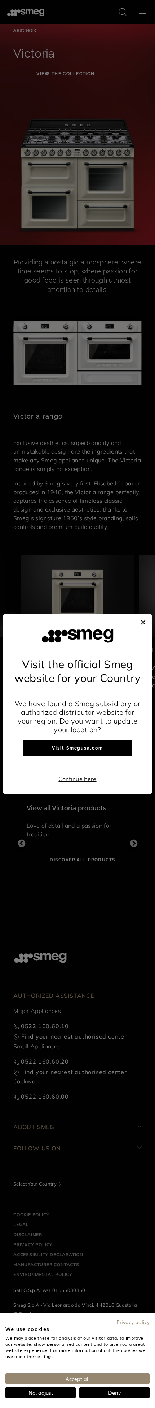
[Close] (143, 621)
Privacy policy (133, 1322)
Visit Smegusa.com (77, 748)
